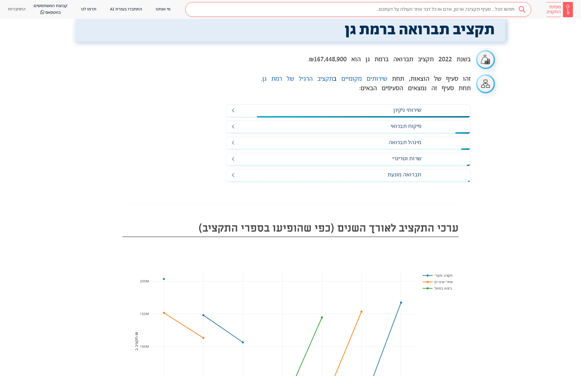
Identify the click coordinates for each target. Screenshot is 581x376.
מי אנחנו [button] (163, 9)
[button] (358, 9)
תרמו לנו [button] (88, 9)
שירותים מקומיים (364, 79)
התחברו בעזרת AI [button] (126, 9)
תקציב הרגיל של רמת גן (297, 79)
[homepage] (559, 9)
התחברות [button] (17, 9)
